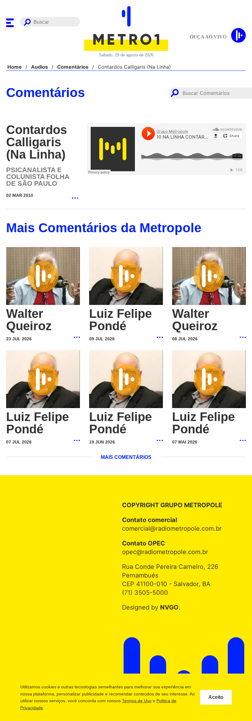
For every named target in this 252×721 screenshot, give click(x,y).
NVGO (168, 607)
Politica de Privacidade (54, 708)
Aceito (215, 697)
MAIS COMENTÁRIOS (126, 457)
